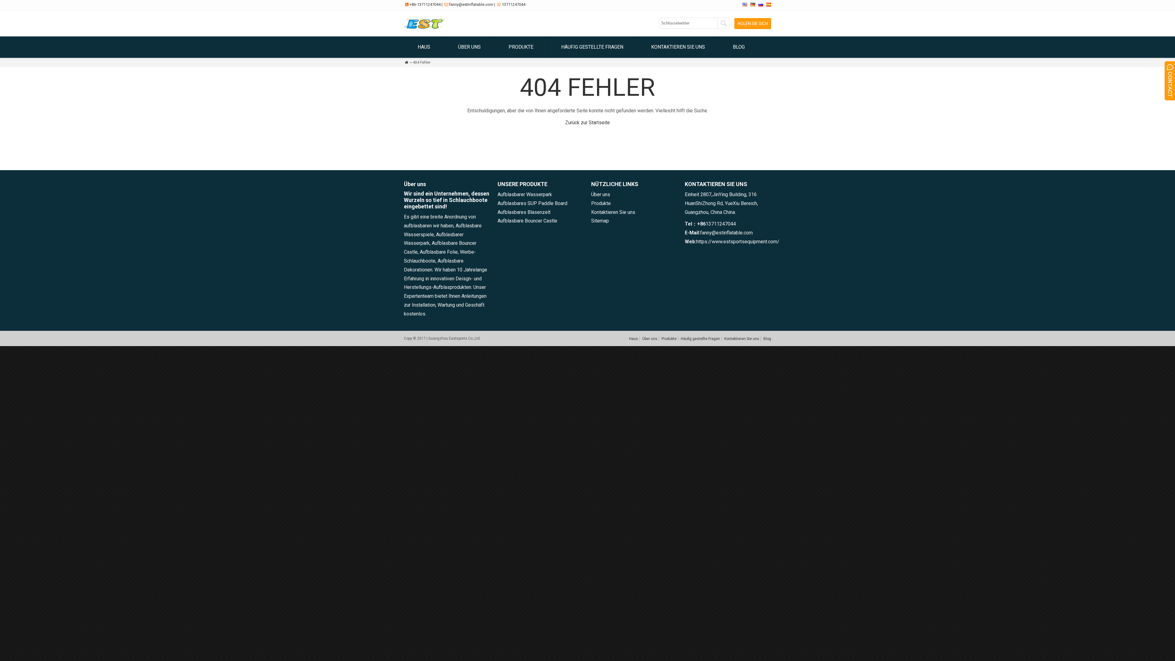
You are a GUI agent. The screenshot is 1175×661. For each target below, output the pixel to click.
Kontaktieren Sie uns (678, 47)
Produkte (521, 47)
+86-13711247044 (425, 4)
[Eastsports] (425, 29)
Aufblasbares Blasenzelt (524, 212)
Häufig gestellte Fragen (592, 47)
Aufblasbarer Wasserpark (525, 194)
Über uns (469, 47)
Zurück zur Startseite (587, 122)
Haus (424, 47)
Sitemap (600, 221)
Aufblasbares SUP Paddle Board (532, 203)
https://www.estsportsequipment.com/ (737, 242)
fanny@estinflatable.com (471, 4)
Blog (739, 47)
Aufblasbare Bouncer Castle (527, 221)
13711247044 (513, 4)
